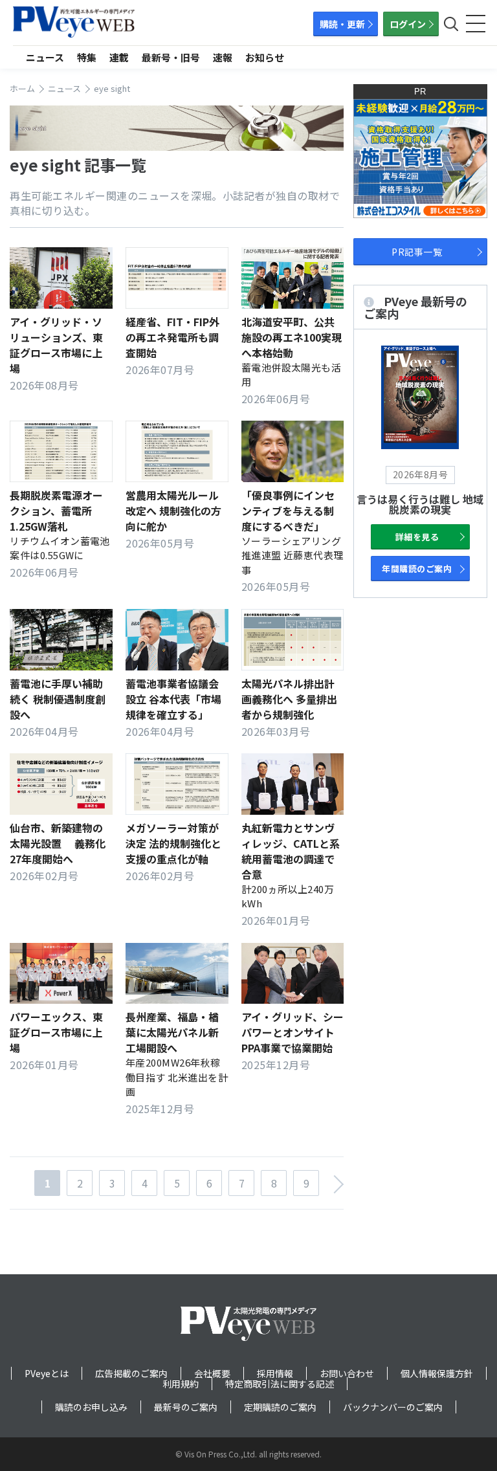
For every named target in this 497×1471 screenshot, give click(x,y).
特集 (86, 57)
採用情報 (275, 1373)
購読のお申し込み (91, 1406)
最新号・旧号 (171, 57)
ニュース (45, 57)
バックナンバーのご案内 (393, 1406)
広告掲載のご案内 (131, 1373)
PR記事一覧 (417, 251)
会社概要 (212, 1373)
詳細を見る (417, 537)
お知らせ (264, 57)
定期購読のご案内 (280, 1406)
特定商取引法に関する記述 (279, 1383)
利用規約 (180, 1383)
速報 (222, 57)
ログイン (408, 23)
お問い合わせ (347, 1373)
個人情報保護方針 (437, 1373)
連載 (119, 57)
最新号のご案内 (185, 1406)
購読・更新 (342, 23)
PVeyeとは (47, 1373)
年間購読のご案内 (417, 568)
